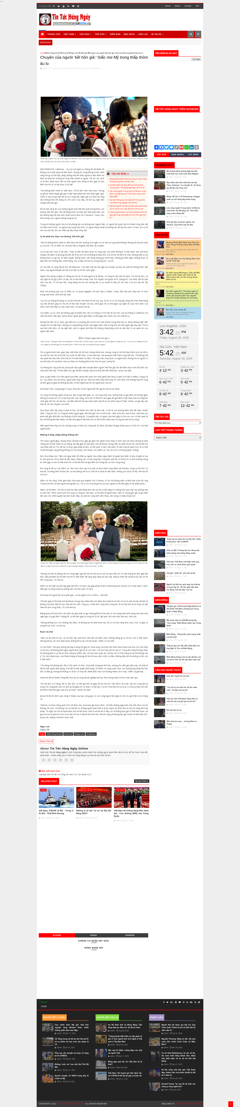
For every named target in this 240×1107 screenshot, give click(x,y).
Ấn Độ (162, 367)
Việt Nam (69, 34)
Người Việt (45, 729)
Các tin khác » (120, 173)
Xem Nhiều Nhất (177, 155)
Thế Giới (100, 34)
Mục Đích (129, 34)
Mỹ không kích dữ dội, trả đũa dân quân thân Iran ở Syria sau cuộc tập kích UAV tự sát (128, 207)
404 (197, 6)
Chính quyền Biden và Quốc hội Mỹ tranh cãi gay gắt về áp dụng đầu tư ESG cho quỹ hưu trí (128, 215)
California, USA (187, 367)
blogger (57, 935)
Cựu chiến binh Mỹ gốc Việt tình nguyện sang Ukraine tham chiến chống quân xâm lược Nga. (72, 1027)
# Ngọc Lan (79, 734)
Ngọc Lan (74, 53)
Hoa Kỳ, (81, 68)
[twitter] (59, 6)
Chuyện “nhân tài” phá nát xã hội (181, 573)
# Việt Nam (91, 734)
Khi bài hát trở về (174, 710)
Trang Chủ (53, 34)
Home (167, 6)
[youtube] (63, 6)
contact (187, 6)
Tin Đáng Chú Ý (164, 165)
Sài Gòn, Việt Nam (173, 347)
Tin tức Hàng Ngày (57, 752)
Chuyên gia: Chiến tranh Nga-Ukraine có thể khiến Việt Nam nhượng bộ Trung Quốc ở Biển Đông (184, 609)
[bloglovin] (73, 6)
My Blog (156, 34)
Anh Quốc (185, 379)
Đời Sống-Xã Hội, (70, 68)
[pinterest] (78, 6)
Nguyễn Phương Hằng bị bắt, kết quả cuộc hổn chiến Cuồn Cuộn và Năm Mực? (178, 1041)
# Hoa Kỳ (68, 734)
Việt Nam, (97, 68)
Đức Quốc (185, 402)
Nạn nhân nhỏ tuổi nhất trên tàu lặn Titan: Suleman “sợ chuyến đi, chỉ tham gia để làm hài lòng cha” (184, 185)
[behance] (191, 1002)
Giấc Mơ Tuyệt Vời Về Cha (178, 676)
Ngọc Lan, (88, 68)
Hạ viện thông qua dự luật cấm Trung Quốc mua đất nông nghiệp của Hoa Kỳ (127, 201)
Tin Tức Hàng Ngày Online (69, 748)
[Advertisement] (150, 19)
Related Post (49, 781)
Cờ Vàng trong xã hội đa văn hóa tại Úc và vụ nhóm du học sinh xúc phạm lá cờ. (72, 1041)
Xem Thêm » (143, 781)
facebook (129, 935)
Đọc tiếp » (170, 254)
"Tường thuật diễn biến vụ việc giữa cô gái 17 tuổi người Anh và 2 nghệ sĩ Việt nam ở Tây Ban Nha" (125, 1039)
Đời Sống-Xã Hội (53, 53)
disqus (93, 935)
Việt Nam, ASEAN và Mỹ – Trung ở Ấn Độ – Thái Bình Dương (56, 812)
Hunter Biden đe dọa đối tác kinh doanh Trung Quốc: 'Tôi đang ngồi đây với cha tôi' (127, 186)
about (177, 6)
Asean (43, 790)
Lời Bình (193, 154)
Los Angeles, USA (173, 326)
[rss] (68, 6)
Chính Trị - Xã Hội (85, 790)
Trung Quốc (186, 390)
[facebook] (54, 6)
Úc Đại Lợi (163, 390)
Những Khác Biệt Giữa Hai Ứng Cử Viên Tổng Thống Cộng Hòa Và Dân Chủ (128, 180)
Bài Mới (162, 154)
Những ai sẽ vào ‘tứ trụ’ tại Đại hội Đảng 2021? (93, 812)
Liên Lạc (143, 34)
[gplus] (172, 1002)
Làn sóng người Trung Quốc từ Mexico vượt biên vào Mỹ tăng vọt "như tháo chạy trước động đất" (128, 194)
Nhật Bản (163, 402)
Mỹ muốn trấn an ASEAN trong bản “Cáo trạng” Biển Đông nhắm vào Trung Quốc (184, 623)
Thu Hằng (120, 790)
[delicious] (199, 1002)
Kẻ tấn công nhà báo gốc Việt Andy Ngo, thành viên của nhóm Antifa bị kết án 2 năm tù (178, 1072)
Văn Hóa (84, 34)
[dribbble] (183, 1002)
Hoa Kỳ (65, 53)
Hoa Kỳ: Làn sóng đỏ (176, 309)
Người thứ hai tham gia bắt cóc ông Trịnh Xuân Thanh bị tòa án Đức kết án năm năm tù (178, 1027)
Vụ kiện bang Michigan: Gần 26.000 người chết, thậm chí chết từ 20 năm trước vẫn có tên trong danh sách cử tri (183, 276)
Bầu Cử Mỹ (161, 235)
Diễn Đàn (115, 34)
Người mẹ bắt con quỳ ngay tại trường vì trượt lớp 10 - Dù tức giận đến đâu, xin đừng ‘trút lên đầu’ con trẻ (183, 587)
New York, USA (166, 379)
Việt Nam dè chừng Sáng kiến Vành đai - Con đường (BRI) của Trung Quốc (131, 813)
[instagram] (195, 1002)
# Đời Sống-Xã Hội (54, 734)
